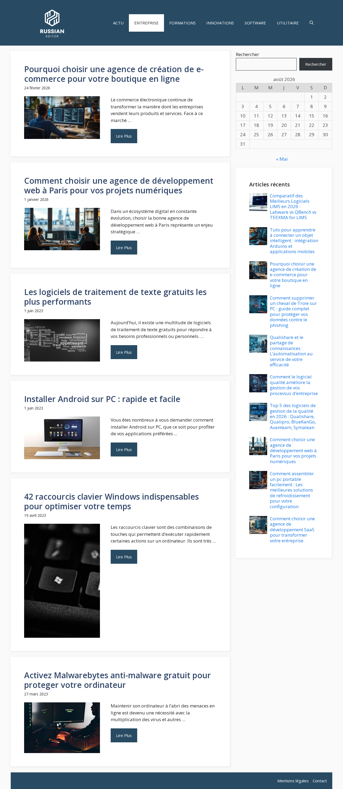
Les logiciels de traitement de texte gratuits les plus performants (115, 296)
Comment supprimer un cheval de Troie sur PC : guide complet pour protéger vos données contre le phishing (293, 311)
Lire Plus (124, 136)
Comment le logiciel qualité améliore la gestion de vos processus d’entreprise (294, 385)
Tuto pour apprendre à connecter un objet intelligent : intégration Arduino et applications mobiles (294, 241)
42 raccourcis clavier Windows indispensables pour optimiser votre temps (111, 501)
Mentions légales (293, 780)
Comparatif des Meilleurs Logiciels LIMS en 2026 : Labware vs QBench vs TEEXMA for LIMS (293, 207)
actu (118, 22)
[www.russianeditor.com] (52, 23)
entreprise (146, 22)
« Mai (282, 159)
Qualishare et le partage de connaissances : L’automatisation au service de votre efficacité (291, 351)
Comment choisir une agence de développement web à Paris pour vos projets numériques (118, 185)
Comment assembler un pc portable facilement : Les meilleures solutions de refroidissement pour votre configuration (292, 489)
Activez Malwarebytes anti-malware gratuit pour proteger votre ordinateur (117, 680)
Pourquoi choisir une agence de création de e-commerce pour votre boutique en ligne (114, 74)
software (255, 22)
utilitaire (288, 22)
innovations (220, 22)
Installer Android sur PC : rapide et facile (102, 398)
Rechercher (247, 54)
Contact (320, 780)
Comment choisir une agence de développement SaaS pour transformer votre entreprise (292, 529)
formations (182, 22)
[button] (311, 23)
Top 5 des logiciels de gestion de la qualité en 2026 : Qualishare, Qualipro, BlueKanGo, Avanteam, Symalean (293, 416)
